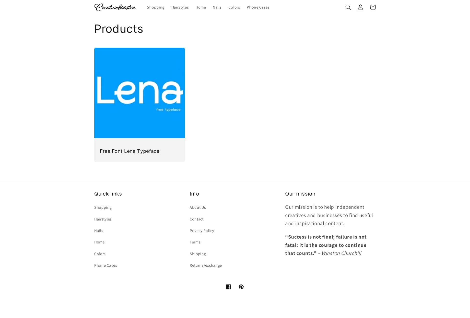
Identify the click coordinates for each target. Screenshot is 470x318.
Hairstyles (103, 219)
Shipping (198, 253)
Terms (195, 242)
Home (99, 242)
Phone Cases (105, 265)
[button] (348, 7)
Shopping (103, 207)
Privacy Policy (202, 230)
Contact (197, 219)
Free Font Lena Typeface (130, 151)
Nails (98, 230)
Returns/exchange (206, 265)
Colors (100, 253)
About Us (198, 207)
